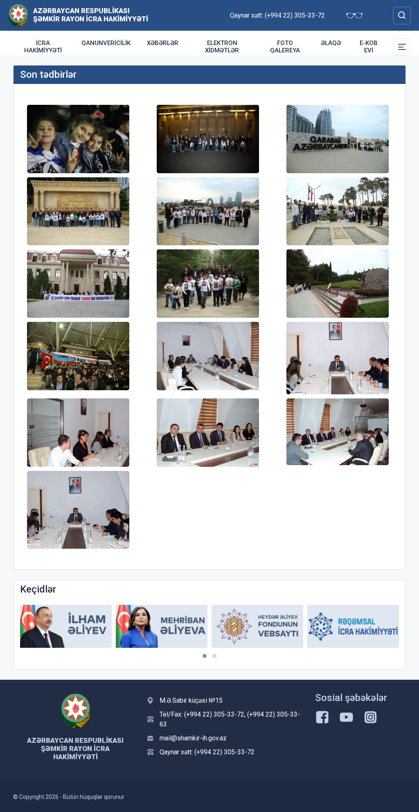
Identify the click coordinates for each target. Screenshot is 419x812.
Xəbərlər (162, 43)
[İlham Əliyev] (66, 626)
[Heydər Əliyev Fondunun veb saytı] (257, 626)
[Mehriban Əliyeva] (161, 626)
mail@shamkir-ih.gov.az (193, 738)
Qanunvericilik (106, 43)
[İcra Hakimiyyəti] (18, 15)
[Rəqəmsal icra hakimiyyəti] (353, 626)
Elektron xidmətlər (222, 46)
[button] (205, 656)
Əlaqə (331, 43)
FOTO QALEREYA (285, 46)
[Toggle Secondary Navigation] (402, 47)
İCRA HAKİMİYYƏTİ (43, 46)
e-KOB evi (369, 46)
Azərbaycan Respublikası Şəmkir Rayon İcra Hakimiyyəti (90, 15)
